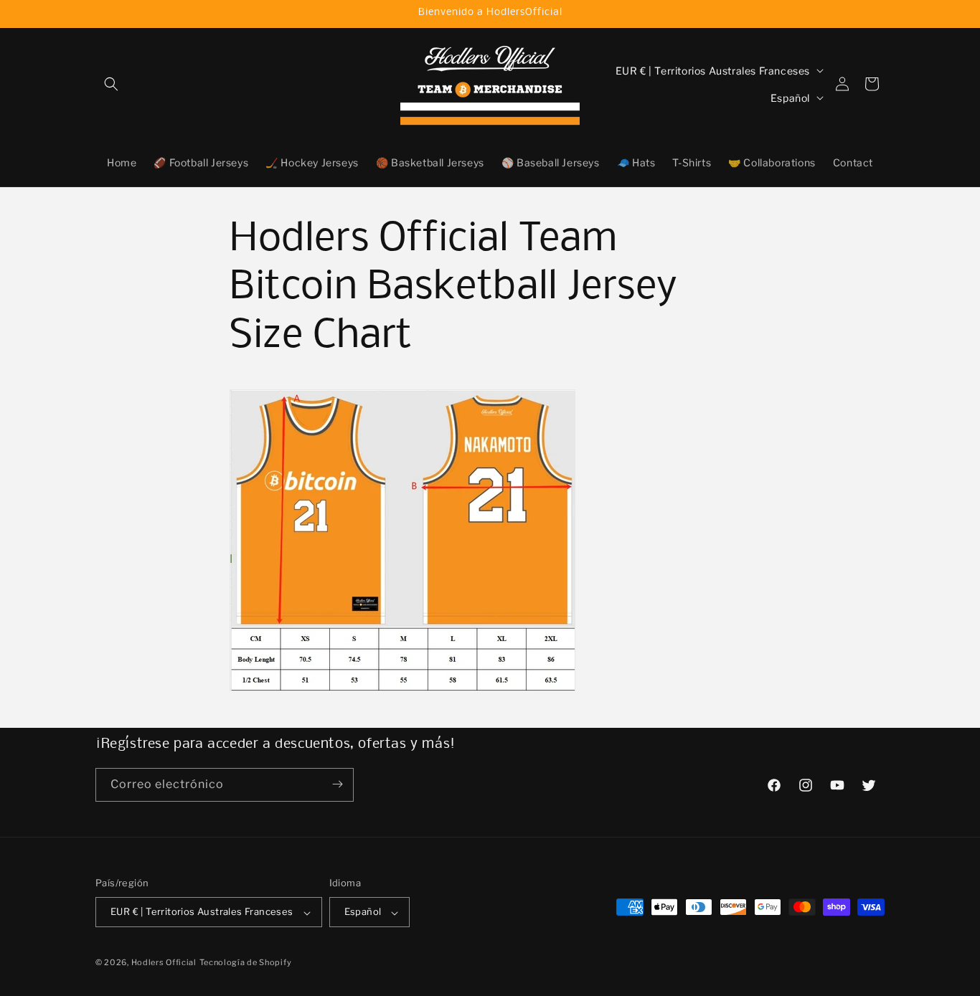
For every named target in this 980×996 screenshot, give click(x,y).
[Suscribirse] (337, 784)
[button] (111, 84)
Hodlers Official (164, 963)
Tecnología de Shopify (245, 963)
